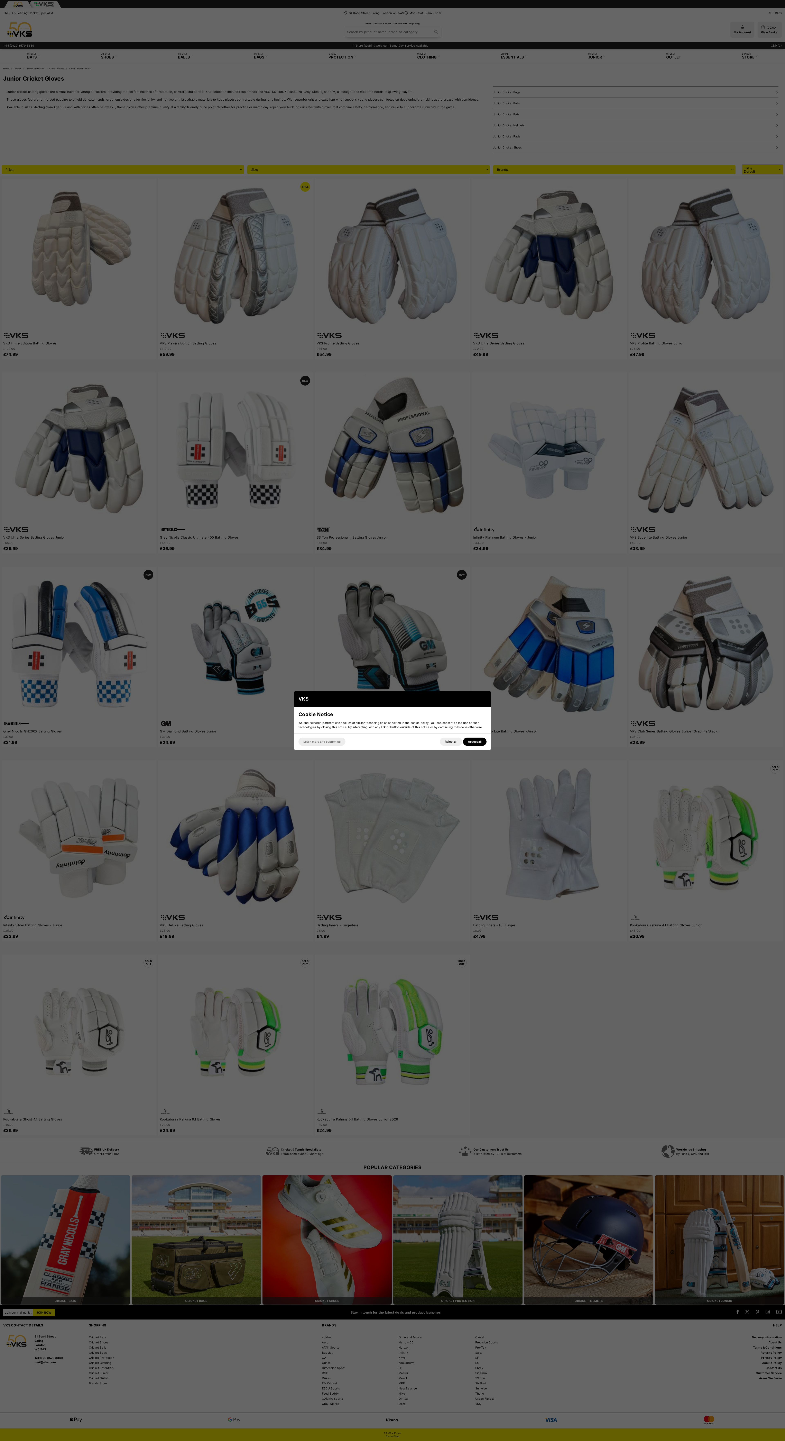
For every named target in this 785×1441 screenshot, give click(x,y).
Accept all (475, 741)
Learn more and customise (322, 741)
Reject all (451, 741)
